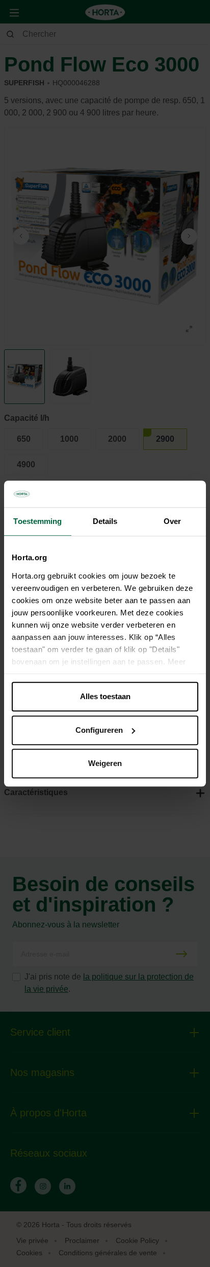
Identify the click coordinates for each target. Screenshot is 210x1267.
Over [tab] (172, 521)
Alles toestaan (105, 696)
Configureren (99, 730)
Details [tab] (105, 521)
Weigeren (105, 763)
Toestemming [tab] (37, 521)
